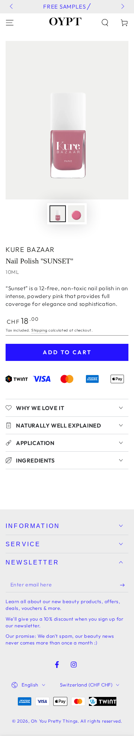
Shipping (39, 330)
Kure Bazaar (30, 249)
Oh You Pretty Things (54, 721)
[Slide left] (12, 6)
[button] (105, 22)
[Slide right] (122, 6)
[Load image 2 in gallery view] (76, 213)
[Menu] (9, 22)
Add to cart (67, 352)
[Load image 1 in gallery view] (58, 213)
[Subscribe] (124, 585)
